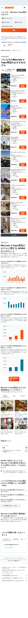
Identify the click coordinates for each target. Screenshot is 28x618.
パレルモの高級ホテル (9, 547)
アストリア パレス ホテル (17, 75)
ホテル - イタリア (4, 559)
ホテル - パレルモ (21, 559)
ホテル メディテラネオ (17, 202)
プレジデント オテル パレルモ (18, 153)
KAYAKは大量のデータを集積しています (12, 578)
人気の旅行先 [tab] (16, 539)
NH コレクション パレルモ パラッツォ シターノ (18, 219)
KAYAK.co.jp (7, 558)
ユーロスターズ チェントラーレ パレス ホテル (18, 122)
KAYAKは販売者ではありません (10, 575)
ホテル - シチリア (13, 559)
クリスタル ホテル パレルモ (18, 169)
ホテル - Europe (18, 558)
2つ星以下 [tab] (22, 396)
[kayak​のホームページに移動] (9, 7)
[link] (14, 379)
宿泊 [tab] (22, 539)
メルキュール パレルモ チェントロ (18, 186)
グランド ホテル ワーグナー (18, 91)
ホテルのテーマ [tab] (6, 539)
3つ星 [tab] (14, 396)
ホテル (12, 558)
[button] (2, 7)
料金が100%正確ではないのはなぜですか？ (13, 580)
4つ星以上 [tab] (5, 396)
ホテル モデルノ (15, 137)
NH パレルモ (14, 106)
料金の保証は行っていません (7, 571)
